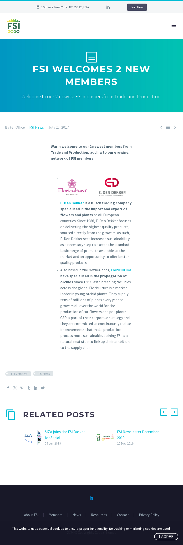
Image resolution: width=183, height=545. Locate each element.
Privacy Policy (149, 515)
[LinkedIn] (108, 7)
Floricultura (121, 269)
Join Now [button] (137, 7)
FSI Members (19, 374)
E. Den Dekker (72, 202)
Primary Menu (173, 26)
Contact (123, 515)
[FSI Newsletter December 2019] (107, 437)
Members (55, 515)
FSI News (36, 127)
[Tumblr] (29, 388)
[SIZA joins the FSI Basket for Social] (34, 437)
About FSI (31, 515)
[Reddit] (43, 388)
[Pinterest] (22, 388)
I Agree (166, 537)
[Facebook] (8, 388)
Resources (99, 515)
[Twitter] (15, 388)
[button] (163, 412)
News (76, 515)
